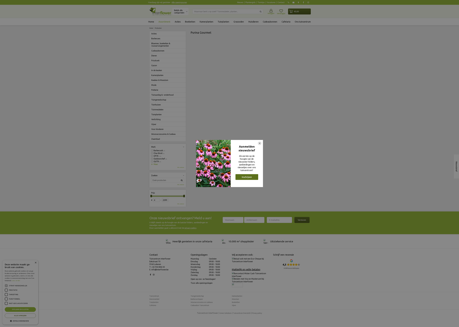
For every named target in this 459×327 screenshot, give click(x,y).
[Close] (260, 143)
